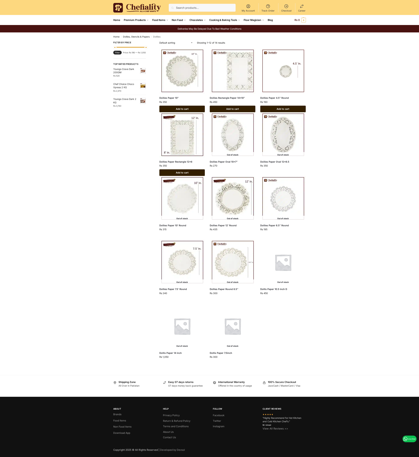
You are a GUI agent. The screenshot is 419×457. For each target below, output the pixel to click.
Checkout (286, 10)
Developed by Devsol (172, 449)
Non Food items (122, 426)
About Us (168, 431)
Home (116, 36)
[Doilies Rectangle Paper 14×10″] (232, 71)
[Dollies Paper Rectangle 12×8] (182, 135)
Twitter (217, 420)
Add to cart (182, 108)
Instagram (218, 426)
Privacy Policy (171, 415)
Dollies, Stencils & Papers (136, 36)
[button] (300, 20)
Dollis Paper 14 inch (170, 353)
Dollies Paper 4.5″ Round (274, 97)
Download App (121, 432)
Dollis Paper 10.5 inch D (273, 289)
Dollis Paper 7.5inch (221, 353)
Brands (117, 414)
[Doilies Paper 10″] (182, 71)
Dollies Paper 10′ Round (172, 225)
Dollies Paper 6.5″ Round (274, 225)
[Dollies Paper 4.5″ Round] (283, 71)
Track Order (267, 10)
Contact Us (169, 437)
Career (301, 10)
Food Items (119, 420)
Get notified (232, 172)
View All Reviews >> (275, 428)
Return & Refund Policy (176, 420)
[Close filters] (147, 43)
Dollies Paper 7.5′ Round (173, 289)
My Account (248, 10)
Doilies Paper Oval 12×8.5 (274, 161)
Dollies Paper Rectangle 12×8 (175, 161)
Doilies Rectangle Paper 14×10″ (227, 97)
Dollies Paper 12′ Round (223, 225)
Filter (117, 52)
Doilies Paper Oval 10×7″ (224, 161)
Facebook (218, 415)
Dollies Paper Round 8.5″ (224, 289)
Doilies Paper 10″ (169, 97)
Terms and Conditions (176, 426)
